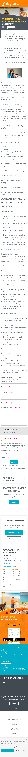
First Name (8, 387)
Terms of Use (14, 733)
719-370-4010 (6, 563)
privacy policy (5, 470)
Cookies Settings (20, 750)
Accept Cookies (7, 751)
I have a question (13, 539)
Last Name (7, 392)
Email (6, 398)
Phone (6, 403)
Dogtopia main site (14, 715)
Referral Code (5, 457)
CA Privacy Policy (14, 729)
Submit (13, 462)
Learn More (6, 662)
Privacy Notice (14, 724)
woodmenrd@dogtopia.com (9, 566)
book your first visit (13, 532)
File (2, 432)
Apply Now (13, 502)
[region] (14, 747)
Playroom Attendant (8, 479)
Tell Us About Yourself (11, 407)
